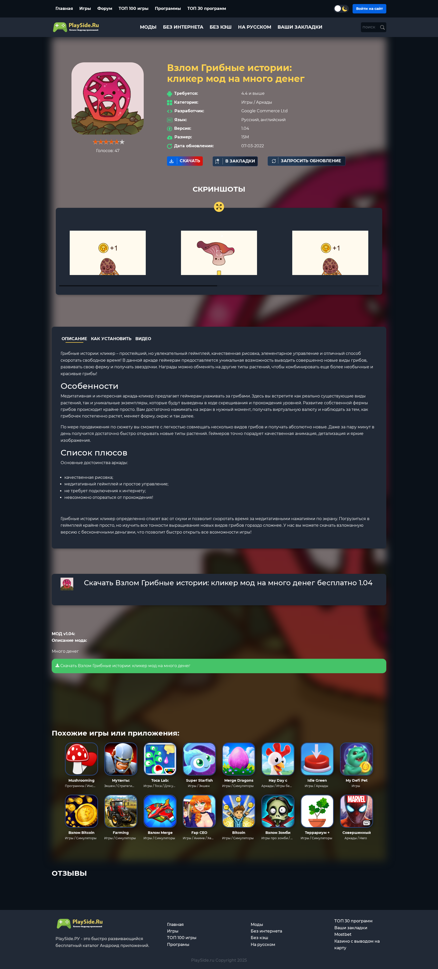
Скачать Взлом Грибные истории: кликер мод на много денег (124, 665)
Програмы (178, 944)
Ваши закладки (350, 927)
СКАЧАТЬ (190, 160)
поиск (369, 27)
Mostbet (343, 934)
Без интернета (266, 931)
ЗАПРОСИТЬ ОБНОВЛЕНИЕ (311, 160)
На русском (263, 944)
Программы (168, 8)
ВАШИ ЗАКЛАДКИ (300, 27)
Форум (104, 8)
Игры (85, 8)
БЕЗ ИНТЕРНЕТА (183, 27)
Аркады (264, 102)
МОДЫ (148, 27)
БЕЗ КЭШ (221, 27)
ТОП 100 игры (134, 8)
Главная (64, 8)
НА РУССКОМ (254, 27)
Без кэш (259, 937)
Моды (257, 924)
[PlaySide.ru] (76, 27)
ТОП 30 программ (206, 8)
